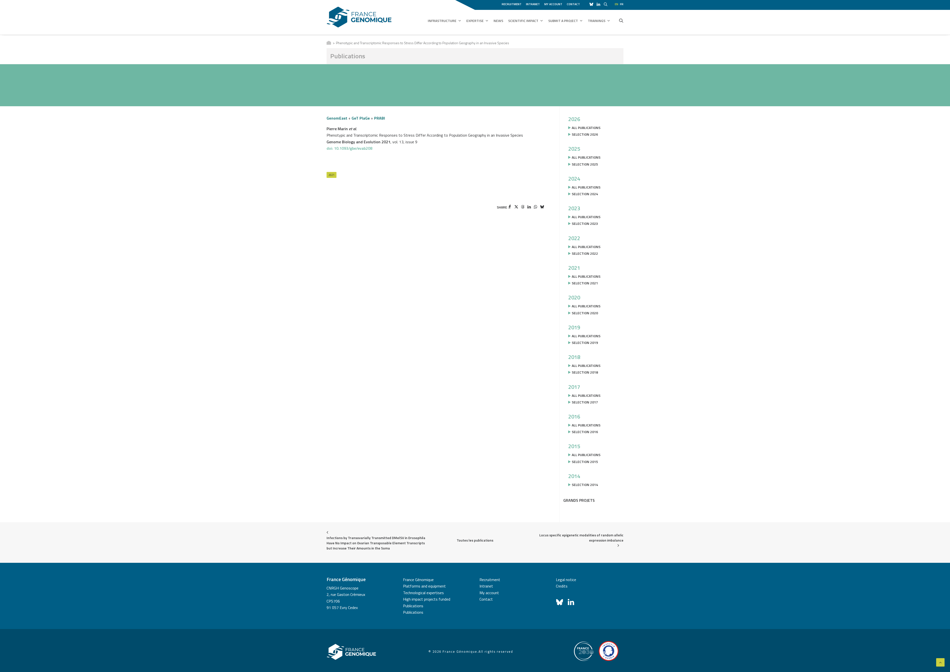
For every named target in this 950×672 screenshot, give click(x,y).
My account (553, 4)
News (498, 20)
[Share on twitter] (516, 207)
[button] (621, 20)
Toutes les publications (475, 540)
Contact (573, 4)
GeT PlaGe (361, 118)
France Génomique (418, 580)
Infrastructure (442, 20)
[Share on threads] (523, 207)
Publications (413, 606)
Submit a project (563, 20)
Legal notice (566, 580)
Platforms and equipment (424, 586)
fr (621, 4)
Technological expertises (423, 593)
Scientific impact (523, 20)
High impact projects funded (426, 599)
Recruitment (512, 4)
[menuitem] (512, 3)
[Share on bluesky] (542, 207)
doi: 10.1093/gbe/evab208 (349, 148)
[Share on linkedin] (529, 207)
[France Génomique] (359, 17)
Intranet (533, 4)
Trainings (596, 20)
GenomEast (337, 118)
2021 (331, 175)
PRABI (379, 118)
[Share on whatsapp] (536, 207)
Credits (562, 586)
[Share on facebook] (510, 207)
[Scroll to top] (940, 662)
